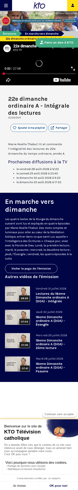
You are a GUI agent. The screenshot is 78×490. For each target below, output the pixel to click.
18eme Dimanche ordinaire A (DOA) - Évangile (50, 320)
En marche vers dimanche (41, 33)
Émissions (9, 33)
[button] (59, 128)
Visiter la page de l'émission (31, 268)
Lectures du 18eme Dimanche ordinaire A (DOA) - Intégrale (52, 297)
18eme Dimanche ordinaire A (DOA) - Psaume (50, 367)
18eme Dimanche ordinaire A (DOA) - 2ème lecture (50, 344)
